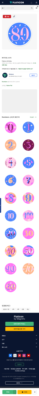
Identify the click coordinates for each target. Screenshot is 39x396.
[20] (10, 233)
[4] (10, 162)
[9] (28, 198)
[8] (10, 198)
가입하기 (19, 364)
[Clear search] (28, 8)
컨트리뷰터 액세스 (19, 324)
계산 (28, 309)
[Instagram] (24, 355)
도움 (3, 343)
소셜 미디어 (19, 351)
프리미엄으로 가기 (19, 329)
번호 (23, 309)
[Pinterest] (19, 355)
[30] (28, 233)
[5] (28, 162)
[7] (28, 180)
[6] (10, 180)
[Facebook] (10, 355)
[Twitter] (15, 355)
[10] (10, 215)
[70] (28, 268)
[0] (10, 127)
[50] (28, 251)
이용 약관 (6, 369)
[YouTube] (28, 355)
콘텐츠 (4, 335)
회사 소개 (4, 347)
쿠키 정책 (24, 369)
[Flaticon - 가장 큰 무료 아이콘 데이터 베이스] (17, 3)
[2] (10, 145)
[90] (10, 268)
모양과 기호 (6, 309)
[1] (28, 127)
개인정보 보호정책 (16, 369)
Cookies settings (20, 371)
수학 (13, 309)
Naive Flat (9, 85)
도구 (3, 339)
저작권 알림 (32, 369)
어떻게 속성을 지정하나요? (25, 69)
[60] (10, 286)
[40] (10, 251)
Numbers (4, 81)
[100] (28, 215)
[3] (28, 145)
